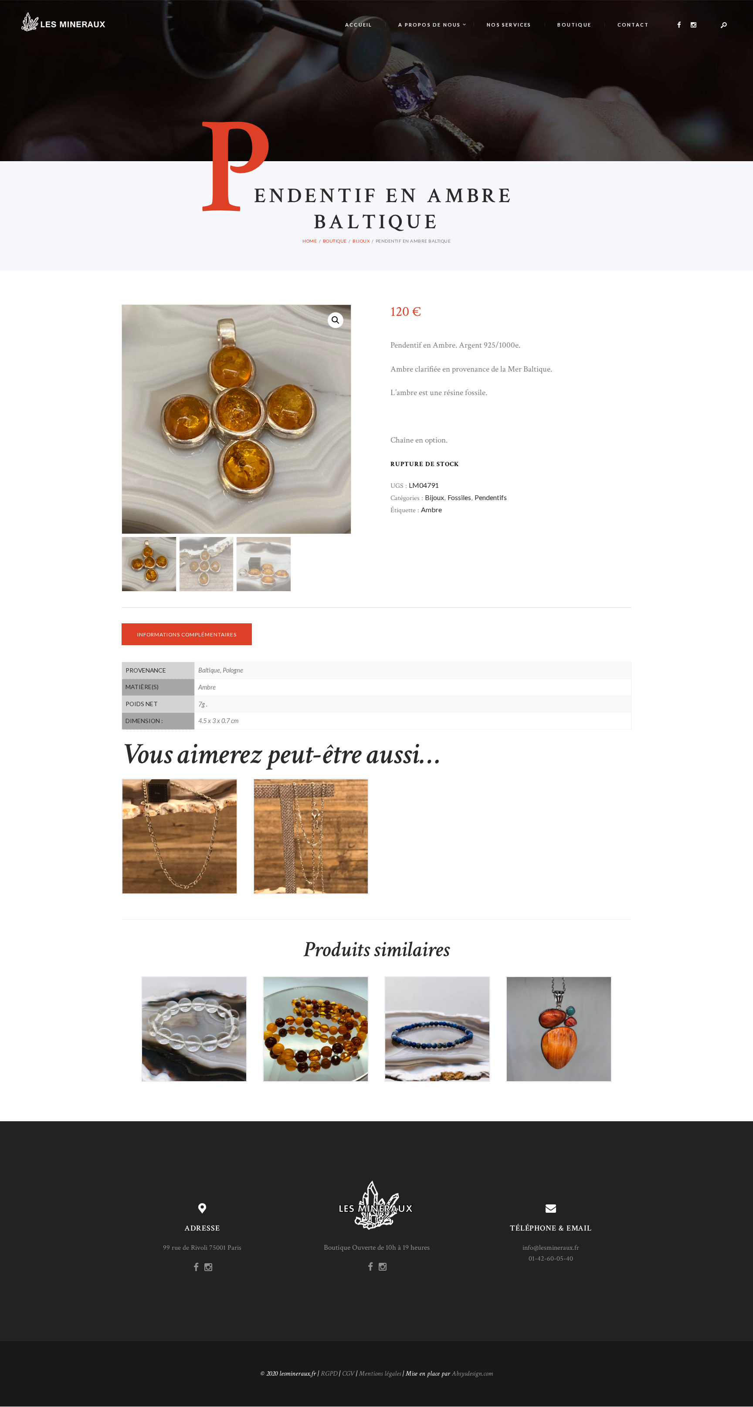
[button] (335, 320)
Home (309, 241)
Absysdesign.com (472, 1373)
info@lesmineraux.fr (550, 1247)
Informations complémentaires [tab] (187, 634)
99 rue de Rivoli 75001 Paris (202, 1247)
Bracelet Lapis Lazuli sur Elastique (437, 1007)
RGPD (329, 1373)
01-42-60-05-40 (551, 1258)
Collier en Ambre (316, 1007)
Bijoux (361, 241)
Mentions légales (380, 1373)
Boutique (335, 241)
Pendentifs (491, 497)
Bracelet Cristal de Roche (194, 1007)
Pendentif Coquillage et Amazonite (559, 1007)
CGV (348, 1373)
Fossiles (459, 497)
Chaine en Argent (179, 814)
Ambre (431, 509)
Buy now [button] (183, 854)
